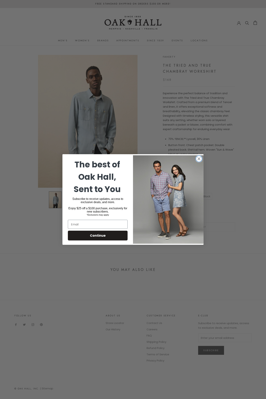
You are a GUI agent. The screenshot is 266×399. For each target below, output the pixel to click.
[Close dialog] (199, 159)
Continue (98, 235)
